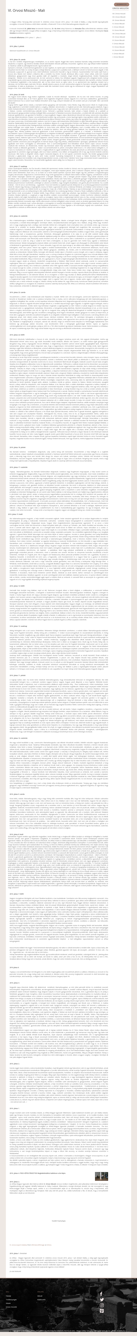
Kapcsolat (83, 4)
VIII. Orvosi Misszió (118, 34)
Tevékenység (55, 4)
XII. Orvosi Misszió (118, 20)
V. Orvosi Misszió (118, 44)
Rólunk (45, 4)
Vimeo (49, 1245)
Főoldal (36, 4)
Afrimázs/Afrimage (37, 1245)
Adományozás (122, 4)
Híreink (8, 1303)
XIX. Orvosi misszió (118, 14)
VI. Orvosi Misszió (118, 40)
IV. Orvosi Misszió (118, 47)
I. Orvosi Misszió (118, 57)
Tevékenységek (11, 1300)
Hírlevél (39, 1296)
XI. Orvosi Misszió (118, 24)
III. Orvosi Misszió (118, 50)
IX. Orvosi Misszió (118, 30)
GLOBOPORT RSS (103, 4)
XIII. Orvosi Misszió (118, 17)
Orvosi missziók (11, 1307)
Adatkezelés (41, 1300)
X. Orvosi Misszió (118, 27)
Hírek (75, 4)
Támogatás (66, 4)
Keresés (92, 4)
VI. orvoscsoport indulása (18, 1245)
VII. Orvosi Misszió (118, 37)
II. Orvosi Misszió (118, 54)
